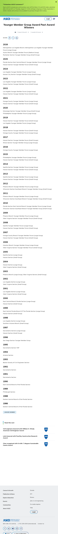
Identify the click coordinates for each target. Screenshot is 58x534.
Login (48, 19)
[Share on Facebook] (9, 37)
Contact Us (41, 523)
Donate (32, 490)
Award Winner (10, 412)
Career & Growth (22, 32)
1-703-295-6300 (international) (27, 523)
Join (31, 494)
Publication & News (9, 494)
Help (31, 507)
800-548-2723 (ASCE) (9, 523)
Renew (32, 497)
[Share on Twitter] (13, 37)
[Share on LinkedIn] (16, 37)
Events (5, 501)
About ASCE (6, 508)
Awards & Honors (36, 32)
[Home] (15, 32)
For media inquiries (35, 504)
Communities (7, 505)
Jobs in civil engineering (36, 501)
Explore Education (8, 497)
